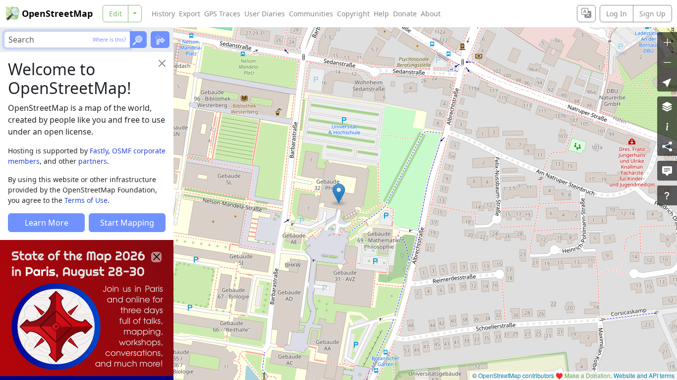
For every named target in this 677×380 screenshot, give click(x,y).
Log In (616, 13)
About (431, 13)
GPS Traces (222, 13)
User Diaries (264, 13)
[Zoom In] (667, 42)
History (163, 13)
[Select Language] (586, 13)
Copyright (353, 13)
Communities (311, 13)
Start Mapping (127, 222)
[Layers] (667, 106)
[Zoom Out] (667, 62)
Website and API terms (644, 375)
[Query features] (667, 195)
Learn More (46, 222)
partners (92, 161)
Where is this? (109, 39)
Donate (405, 13)
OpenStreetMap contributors (516, 375)
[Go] (138, 39)
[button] (339, 193)
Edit (115, 13)
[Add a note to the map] (667, 171)
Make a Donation (587, 375)
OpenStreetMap (57, 13)
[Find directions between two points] (160, 39)
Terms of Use (86, 200)
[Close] (162, 63)
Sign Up (652, 13)
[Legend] (667, 126)
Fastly (99, 150)
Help (381, 13)
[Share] (667, 146)
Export (189, 13)
